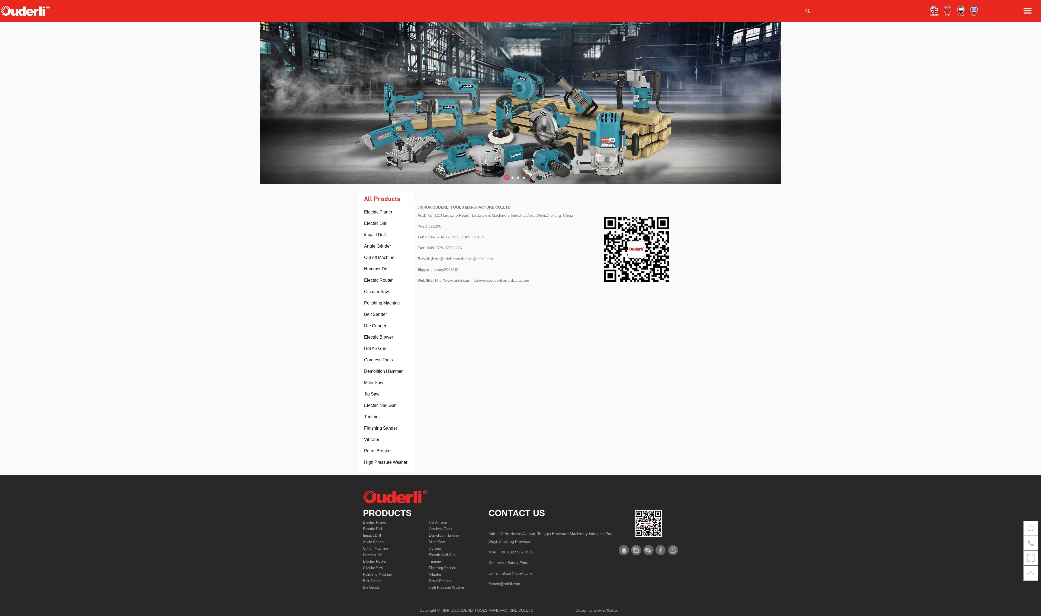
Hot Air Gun (375, 348)
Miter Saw (373, 382)
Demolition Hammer (383, 371)
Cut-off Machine (379, 257)
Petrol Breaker (378, 451)
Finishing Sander (380, 428)
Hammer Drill (377, 269)
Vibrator (371, 439)
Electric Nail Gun (380, 405)
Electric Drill (375, 223)
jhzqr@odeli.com (517, 573)
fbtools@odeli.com (504, 584)
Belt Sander (375, 314)
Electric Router (378, 280)
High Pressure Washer (385, 462)
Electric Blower (378, 337)
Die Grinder (375, 325)
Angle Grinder (377, 246)
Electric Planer (378, 212)
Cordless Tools (378, 360)
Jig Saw (372, 394)
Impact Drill (375, 234)
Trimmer (372, 416)
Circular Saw (376, 291)
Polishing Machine (382, 303)
